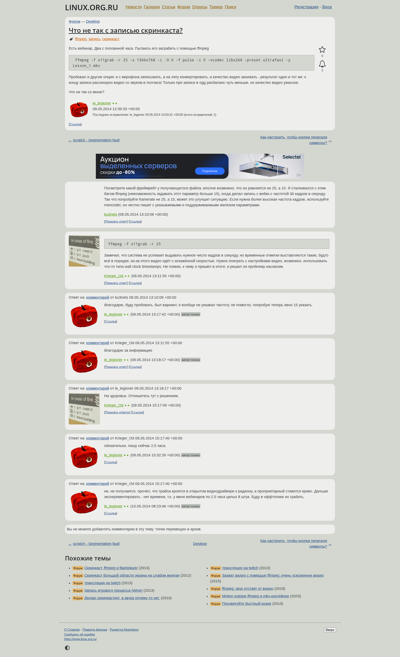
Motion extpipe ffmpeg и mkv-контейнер (255, 596)
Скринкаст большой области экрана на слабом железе (131, 575)
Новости (134, 7)
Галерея (152, 7)
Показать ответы (117, 412)
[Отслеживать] (322, 64)
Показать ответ (116, 221)
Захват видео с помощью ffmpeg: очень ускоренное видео (273, 575)
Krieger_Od (113, 276)
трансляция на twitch (102, 583)
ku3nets (110, 214)
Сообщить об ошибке (79, 634)
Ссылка (75, 124)
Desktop (93, 21)
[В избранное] (322, 49)
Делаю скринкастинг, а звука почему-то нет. (122, 598)
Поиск (230, 7)
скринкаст (110, 39)
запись (94, 39)
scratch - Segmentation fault (96, 140)
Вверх (330, 630)
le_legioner (102, 103)
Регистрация (306, 7)
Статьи (168, 7)
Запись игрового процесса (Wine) (113, 590)
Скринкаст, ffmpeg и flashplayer (111, 568)
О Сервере (72, 629)
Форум (183, 7)
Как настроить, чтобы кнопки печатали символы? (293, 140)
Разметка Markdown (124, 629)
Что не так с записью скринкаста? (126, 30)
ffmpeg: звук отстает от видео (247, 589)
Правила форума (94, 629)
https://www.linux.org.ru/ (80, 639)
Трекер (216, 7)
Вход (327, 7)
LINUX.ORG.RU (91, 7)
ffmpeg (80, 39)
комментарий (97, 297)
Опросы (199, 7)
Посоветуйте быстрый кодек (246, 604)
